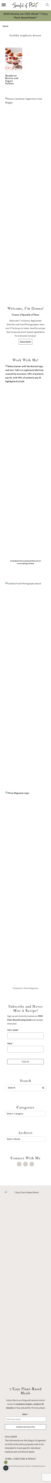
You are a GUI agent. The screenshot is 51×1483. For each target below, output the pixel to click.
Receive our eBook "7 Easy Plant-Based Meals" (25, 15)
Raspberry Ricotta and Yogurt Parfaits (11, 79)
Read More (25, 341)
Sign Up (25, 1061)
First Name (13, 1030)
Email (10, 1043)
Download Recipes (25, 1427)
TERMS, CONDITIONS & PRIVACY (20, 1458)
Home (5, 26)
